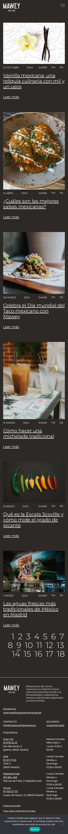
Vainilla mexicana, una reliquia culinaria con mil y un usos (33, 80)
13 (60, 645)
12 (49, 645)
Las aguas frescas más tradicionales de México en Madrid (30, 609)
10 (29, 645)
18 (61, 654)
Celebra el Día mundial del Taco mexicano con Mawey (34, 310)
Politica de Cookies (12, 806)
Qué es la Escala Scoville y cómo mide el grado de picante (33, 519)
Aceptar (35, 829)
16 (38, 654)
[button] (53, 67)
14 (16, 654)
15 (27, 654)
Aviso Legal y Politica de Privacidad (19, 811)
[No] (63, 823)
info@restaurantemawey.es (19, 725)
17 (49, 654)
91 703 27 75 (10, 791)
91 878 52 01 (10, 742)
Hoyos (7, 787)
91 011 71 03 (9, 760)
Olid (5, 756)
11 (39, 645)
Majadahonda (11, 773)
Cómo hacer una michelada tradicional (28, 433)
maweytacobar (55, 725)
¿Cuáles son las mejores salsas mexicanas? (31, 203)
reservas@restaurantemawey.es (22, 712)
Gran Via (8, 739)
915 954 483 (10, 777)
